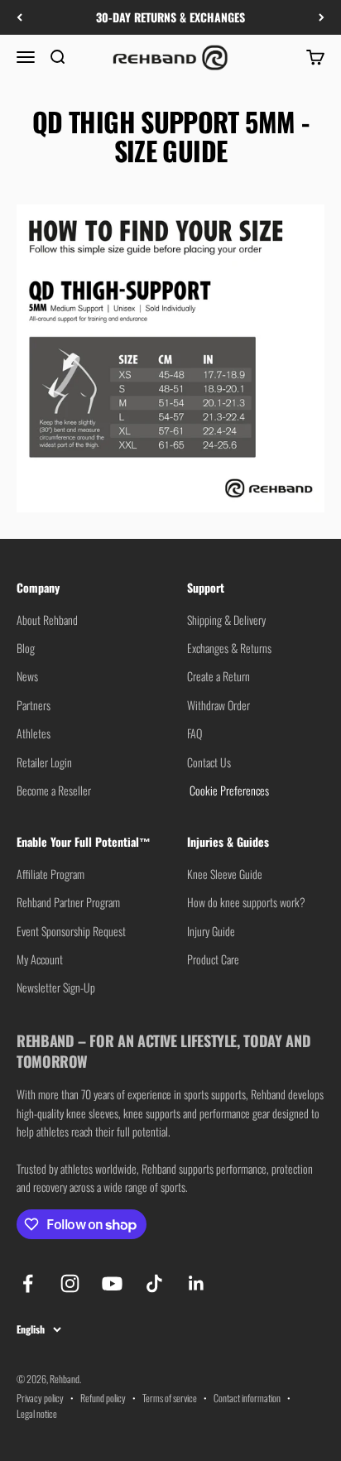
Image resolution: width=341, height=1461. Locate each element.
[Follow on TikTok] (154, 1283)
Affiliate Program (50, 873)
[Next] (321, 17)
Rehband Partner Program (68, 902)
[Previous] (19, 17)
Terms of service (169, 1398)
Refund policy (103, 1398)
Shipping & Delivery (226, 619)
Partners (33, 705)
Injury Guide (211, 931)
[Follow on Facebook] (28, 1283)
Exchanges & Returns (229, 647)
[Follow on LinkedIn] (196, 1283)
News (27, 676)
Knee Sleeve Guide (224, 873)
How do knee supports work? (246, 902)
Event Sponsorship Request (71, 931)
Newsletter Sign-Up (56, 987)
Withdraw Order (218, 705)
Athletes (33, 733)
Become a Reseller (54, 790)
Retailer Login (44, 762)
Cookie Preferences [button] (228, 790)
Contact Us (209, 762)
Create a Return (218, 676)
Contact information (247, 1398)
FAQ (194, 733)
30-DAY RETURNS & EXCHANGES (170, 17)
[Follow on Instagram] (70, 1283)
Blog (26, 647)
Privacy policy (40, 1398)
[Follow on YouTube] (112, 1283)
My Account (40, 959)
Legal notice (37, 1413)
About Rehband (47, 619)
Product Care (213, 959)
